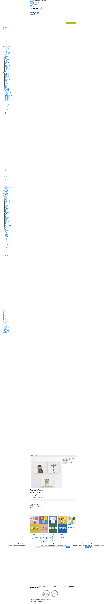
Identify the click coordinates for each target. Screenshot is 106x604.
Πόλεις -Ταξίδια (7, 230)
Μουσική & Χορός (7, 106)
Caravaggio (5, 306)
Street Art (6, 172)
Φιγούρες (6, 41)
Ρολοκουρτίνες (5, 236)
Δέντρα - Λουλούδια (8, 33)
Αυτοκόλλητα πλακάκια (6, 116)
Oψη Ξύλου (6, 93)
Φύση (6, 55)
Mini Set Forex (5, 193)
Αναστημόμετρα (7, 32)
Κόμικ (6, 66)
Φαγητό (6, 68)
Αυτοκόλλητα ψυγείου (6, 59)
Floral (6, 215)
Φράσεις (6, 35)
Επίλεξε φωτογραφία (6, 331)
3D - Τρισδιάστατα (7, 42)
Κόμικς (6, 40)
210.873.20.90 (32, 13)
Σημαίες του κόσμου (8, 246)
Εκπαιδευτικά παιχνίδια (8, 101)
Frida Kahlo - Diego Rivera (7, 307)
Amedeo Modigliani (6, 317)
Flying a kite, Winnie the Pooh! (53, 537)
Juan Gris (4, 328)
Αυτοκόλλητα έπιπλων (6, 88)
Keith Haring (5, 313)
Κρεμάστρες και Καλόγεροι (7, 225)
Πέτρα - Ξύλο (7, 221)
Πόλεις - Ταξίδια (7, 52)
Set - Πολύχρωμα (7, 90)
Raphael (4, 303)
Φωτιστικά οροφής (6, 251)
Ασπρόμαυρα (7, 217)
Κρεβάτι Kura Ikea (7, 96)
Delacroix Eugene (6, 320)
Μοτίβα (6, 70)
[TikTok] (53, 394)
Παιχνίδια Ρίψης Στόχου (8, 103)
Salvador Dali (5, 299)
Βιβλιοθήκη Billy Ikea (8, 98)
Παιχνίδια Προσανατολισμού (9, 104)
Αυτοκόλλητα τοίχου (6, 29)
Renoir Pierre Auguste (6, 304)
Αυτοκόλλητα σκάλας (6, 110)
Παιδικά (6, 30)
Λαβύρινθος (6, 107)
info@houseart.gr (35, 597)
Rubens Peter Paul (6, 300)
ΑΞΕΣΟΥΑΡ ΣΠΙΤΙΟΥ (5, 195)
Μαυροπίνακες (7, 44)
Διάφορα (6, 43)
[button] (37, 499)
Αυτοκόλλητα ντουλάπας (6, 46)
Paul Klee (4, 314)
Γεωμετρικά (6, 218)
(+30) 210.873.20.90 (35, 591)
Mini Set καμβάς (5, 190)
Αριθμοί (6, 112)
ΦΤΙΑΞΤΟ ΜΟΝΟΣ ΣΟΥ (5, 330)
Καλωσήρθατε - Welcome (8, 109)
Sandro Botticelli (5, 325)
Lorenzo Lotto (5, 329)
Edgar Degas (5, 318)
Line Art (6, 47)
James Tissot (5, 323)
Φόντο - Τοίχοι (7, 53)
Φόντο (6, 206)
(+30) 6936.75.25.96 (35, 595)
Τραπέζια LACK (7, 99)
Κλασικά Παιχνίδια (7, 102)
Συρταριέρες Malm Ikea (8, 95)
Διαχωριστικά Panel (6, 212)
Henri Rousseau (5, 322)
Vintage (6, 57)
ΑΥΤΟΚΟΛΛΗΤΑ (4, 28)
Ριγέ (5, 223)
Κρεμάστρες (6, 45)
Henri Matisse (5, 310)
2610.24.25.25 (37, 13)
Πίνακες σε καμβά (5, 160)
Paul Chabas (5, 324)
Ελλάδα (6, 50)
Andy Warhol (5, 311)
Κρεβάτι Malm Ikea (7, 97)
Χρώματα (6, 113)
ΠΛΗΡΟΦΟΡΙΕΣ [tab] (7, 27)
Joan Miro (4, 315)
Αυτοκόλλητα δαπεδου (6, 100)
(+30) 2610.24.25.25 (35, 593)
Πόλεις (6, 38)
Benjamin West (5, 316)
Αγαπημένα (72, 594)
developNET (50, 599)
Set (5, 256)
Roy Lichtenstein (5, 309)
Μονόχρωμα (7, 48)
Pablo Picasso (5, 305)
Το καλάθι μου (73, 593)
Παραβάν (4, 196)
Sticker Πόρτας (7, 74)
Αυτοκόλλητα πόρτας (6, 72)
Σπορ (6, 37)
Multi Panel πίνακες (6, 176)
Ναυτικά (6, 34)
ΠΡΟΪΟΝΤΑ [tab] (2, 27)
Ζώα (5, 36)
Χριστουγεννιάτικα (7, 255)
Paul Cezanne (5, 301)
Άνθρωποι (6, 171)
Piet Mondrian (5, 312)
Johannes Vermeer (6, 327)
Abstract (6, 214)
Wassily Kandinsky (6, 308)
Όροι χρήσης (65, 593)
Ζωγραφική (6, 56)
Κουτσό (6, 105)
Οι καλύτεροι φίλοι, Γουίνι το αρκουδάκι (34, 537)
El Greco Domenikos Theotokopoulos (8, 302)
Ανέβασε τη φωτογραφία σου (7, 332)
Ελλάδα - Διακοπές (7, 202)
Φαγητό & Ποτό (7, 208)
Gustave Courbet (5, 321)
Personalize (6, 257)
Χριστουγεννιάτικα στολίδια (7, 254)
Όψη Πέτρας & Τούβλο (8, 92)
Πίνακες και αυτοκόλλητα (7, 187)
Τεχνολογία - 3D (7, 200)
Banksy (6, 39)
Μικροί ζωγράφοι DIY (8, 174)
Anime (6, 31)
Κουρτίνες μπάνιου (6, 247)
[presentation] (30, 528)
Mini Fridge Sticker (7, 61)
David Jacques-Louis (6, 326)
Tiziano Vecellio (5, 319)
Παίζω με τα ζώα (72, 527)
